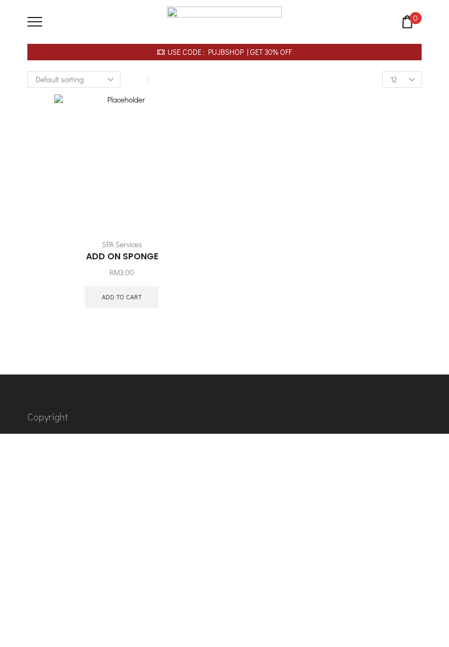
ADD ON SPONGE (122, 256)
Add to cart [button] (122, 297)
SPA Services (122, 244)
